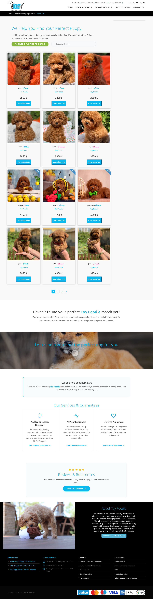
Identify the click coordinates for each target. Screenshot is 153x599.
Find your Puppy (83, 7)
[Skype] (143, 2)
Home (10, 14)
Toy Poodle (23, 92)
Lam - (23, 88)
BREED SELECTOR (101, 3)
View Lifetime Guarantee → (113, 445)
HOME (70, 7)
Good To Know (122, 7)
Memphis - (94, 205)
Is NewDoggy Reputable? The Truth (22, 565)
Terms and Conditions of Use (90, 566)
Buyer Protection (86, 574)
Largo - (93, 88)
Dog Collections (102, 7)
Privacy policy (84, 578)
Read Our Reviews (75, 488)
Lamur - (58, 88)
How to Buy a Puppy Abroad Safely (22, 561)
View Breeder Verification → (40, 445)
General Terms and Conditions (91, 562)
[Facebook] (130, 2)
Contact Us (138, 7)
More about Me (23, 103)
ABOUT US (76, 3)
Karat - (23, 205)
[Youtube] (137, 2)
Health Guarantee (121, 574)
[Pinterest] (133, 2)
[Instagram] (140, 2)
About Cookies (85, 570)
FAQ (116, 570)
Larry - (23, 147)
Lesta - (58, 147)
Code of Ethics (120, 562)
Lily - (94, 147)
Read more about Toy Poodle (114, 536)
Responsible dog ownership (125, 566)
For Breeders (119, 558)
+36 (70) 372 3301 (115, 3)
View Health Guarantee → (77, 445)
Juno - (93, 264)
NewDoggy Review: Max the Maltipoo (23, 570)
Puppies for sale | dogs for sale (25, 14)
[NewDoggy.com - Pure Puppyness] (16, 6)
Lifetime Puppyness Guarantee (126, 578)
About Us (83, 558)
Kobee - (59, 205)
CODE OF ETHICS (87, 3)
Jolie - (58, 264)
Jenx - (23, 264)
